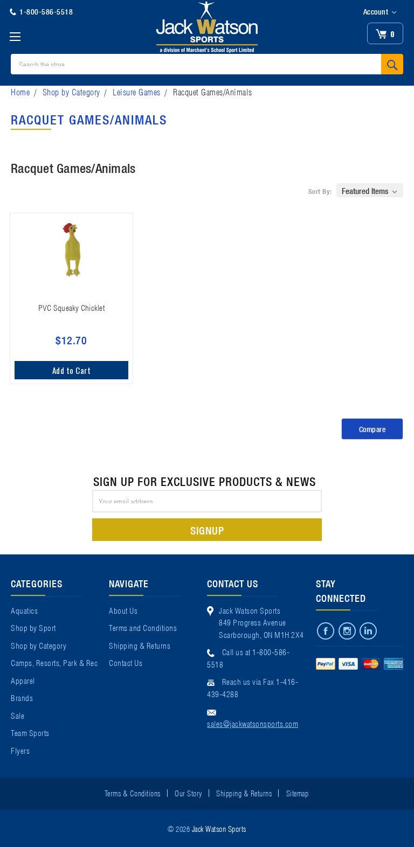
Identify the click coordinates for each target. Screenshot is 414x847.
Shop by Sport (33, 627)
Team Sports (30, 732)
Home (20, 91)
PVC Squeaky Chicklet (71, 307)
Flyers (20, 750)
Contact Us (125, 662)
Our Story (188, 792)
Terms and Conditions (143, 627)
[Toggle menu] (15, 36)
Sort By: (320, 191)
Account (376, 11)
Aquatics (24, 610)
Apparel (23, 680)
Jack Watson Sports (219, 828)
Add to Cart (71, 370)
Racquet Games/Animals (212, 91)
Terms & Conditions (133, 792)
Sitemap (297, 792)
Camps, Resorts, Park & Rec (54, 662)
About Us (123, 610)
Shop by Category (71, 91)
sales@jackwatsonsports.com (252, 723)
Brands (22, 697)
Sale (17, 715)
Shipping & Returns (139, 645)
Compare (372, 429)
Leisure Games (137, 91)
